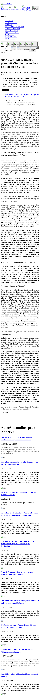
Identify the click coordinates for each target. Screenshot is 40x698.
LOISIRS (8, 25)
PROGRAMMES (11, 31)
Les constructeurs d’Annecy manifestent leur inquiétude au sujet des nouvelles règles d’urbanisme (18, 543)
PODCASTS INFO (12, 33)
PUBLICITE (10, 39)
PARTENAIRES (11, 37)
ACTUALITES (11, 23)
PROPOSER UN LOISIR (14, 27)
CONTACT (9, 35)
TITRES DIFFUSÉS (12, 29)
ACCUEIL (9, 21)
